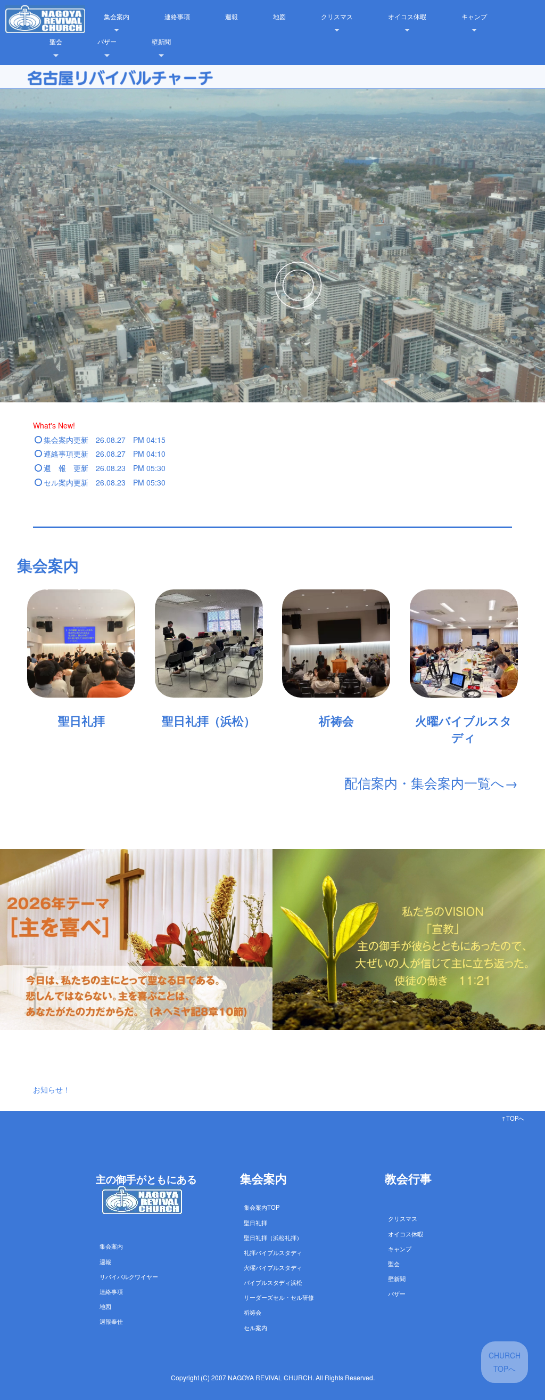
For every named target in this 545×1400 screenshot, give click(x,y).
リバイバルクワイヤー (129, 1276)
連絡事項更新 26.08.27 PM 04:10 (105, 453)
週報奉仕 (111, 1321)
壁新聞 (161, 41)
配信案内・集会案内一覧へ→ (431, 782)
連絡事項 (177, 16)
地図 (279, 16)
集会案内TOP (261, 1207)
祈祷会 (252, 1312)
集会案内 (116, 16)
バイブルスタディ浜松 (273, 1282)
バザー (107, 41)
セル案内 (255, 1327)
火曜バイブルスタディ (273, 1267)
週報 (231, 16)
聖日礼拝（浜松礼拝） (273, 1237)
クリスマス (337, 16)
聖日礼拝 (255, 1222)
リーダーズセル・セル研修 (279, 1297)
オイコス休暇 (407, 16)
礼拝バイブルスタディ (273, 1252)
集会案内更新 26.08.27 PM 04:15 (105, 439)
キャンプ (474, 16)
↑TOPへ (512, 1118)
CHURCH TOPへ (505, 1362)
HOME (59, 16)
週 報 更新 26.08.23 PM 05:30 (105, 468)
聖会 (55, 41)
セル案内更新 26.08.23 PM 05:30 (105, 482)
